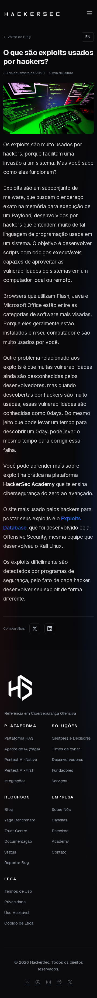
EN (87, 36)
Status (10, 852)
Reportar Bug (16, 862)
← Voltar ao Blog (17, 37)
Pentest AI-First (18, 770)
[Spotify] (59, 982)
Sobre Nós (61, 809)
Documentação (18, 841)
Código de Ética (18, 923)
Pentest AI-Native (20, 759)
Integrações (15, 780)
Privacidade (15, 901)
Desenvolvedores (67, 759)
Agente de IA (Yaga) (22, 748)
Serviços (59, 780)
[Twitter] (34, 628)
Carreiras (59, 819)
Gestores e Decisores (71, 738)
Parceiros (60, 830)
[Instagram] (48, 982)
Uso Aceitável (16, 912)
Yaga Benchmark (19, 819)
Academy (60, 841)
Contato (59, 852)
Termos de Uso (18, 891)
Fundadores (62, 770)
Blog (8, 809)
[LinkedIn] (49, 628)
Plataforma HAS (18, 738)
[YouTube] (37, 982)
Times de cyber (66, 748)
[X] (70, 982)
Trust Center (15, 830)
